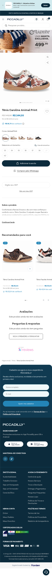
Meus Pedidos (8, 517)
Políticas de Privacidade (37, 517)
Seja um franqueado (11, 485)
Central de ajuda (34, 477)
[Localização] (36, 19)
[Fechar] (3, 5)
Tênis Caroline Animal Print (25, 361)
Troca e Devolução (35, 485)
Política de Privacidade (11, 414)
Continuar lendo (8, 222)
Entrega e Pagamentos (37, 489)
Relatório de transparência (38, 521)
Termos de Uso (39, 412)
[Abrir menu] (3, 19)
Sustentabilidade (9, 477)
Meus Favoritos (9, 521)
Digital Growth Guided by (21, 565)
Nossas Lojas (33, 497)
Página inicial (6, 361)
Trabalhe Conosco (10, 481)
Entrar (5, 513)
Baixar (46, 5)
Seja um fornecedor (10, 489)
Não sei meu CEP (26, 191)
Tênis (13, 361)
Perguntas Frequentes (36, 493)
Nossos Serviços (34, 481)
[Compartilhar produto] (47, 62)
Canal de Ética (8, 493)
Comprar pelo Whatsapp (28, 171)
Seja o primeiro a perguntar (26, 336)
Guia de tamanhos (43, 145)
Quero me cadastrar (26, 404)
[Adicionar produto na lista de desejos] (47, 111)
